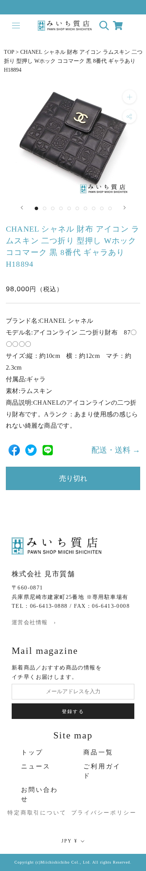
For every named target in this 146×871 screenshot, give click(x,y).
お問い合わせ (39, 794)
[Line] (48, 450)
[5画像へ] (69, 208)
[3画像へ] (53, 208)
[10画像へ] (110, 208)
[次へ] (124, 207)
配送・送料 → (115, 450)
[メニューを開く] (16, 25)
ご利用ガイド (102, 771)
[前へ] (22, 207)
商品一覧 (98, 752)
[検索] (104, 25)
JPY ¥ (70, 841)
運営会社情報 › (34, 622)
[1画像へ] (36, 208)
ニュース (36, 766)
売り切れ (73, 478)
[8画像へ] (93, 208)
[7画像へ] (85, 208)
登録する (73, 711)
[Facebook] (14, 450)
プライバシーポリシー (97, 813)
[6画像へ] (77, 208)
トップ (32, 752)
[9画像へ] (102, 208)
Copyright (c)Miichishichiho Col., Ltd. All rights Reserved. (73, 862)
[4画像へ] (61, 208)
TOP (9, 52)
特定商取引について (28, 813)
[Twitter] (31, 450)
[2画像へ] (44, 208)
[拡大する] (129, 97)
